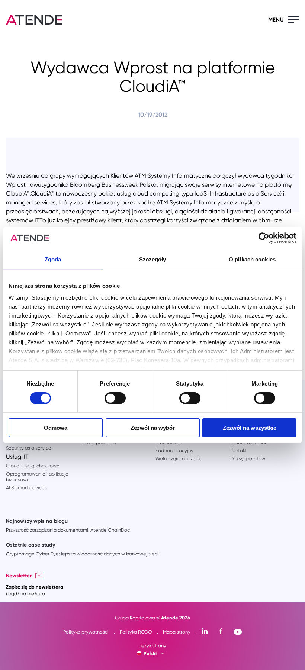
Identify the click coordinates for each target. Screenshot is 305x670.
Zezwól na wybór (153, 428)
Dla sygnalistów (247, 458)
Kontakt (238, 450)
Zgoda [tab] (53, 259)
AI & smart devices (26, 487)
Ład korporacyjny (174, 450)
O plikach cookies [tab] (252, 259)
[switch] (115, 398)
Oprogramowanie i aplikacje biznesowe (37, 476)
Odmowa (55, 428)
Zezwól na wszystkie (249, 428)
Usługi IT (17, 456)
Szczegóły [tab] (152, 259)
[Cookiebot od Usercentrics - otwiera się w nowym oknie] (263, 238)
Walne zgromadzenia (178, 458)
